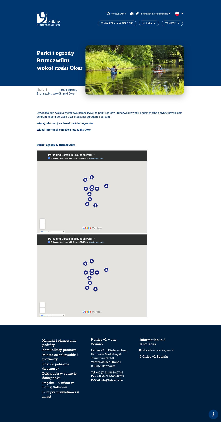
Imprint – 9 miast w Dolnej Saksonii (58, 385)
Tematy (170, 23)
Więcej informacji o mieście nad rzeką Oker (64, 129)
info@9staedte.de (111, 380)
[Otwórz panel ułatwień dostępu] (213, 414)
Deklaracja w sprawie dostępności (59, 375)
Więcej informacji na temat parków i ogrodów (65, 123)
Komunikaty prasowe (59, 350)
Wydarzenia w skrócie (117, 23)
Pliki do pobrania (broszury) (55, 366)
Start (40, 89)
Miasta (147, 23)
